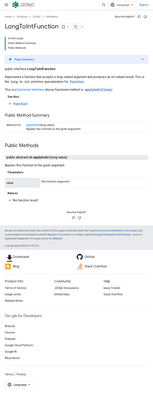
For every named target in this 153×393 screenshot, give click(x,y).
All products (12, 358)
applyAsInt (33, 125)
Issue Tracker (112, 288)
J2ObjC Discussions (66, 288)
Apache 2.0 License (59, 234)
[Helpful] (139, 17)
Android (10, 326)
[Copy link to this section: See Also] (23, 96)
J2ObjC (27, 4)
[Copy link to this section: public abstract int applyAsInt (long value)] (72, 157)
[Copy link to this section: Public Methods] (43, 145)
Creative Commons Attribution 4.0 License (113, 230)
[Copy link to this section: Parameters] (27, 172)
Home (8, 16)
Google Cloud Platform (19, 345)
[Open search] (103, 4)
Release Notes (14, 300)
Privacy (21, 374)
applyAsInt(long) (98, 90)
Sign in (143, 4)
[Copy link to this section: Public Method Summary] (53, 115)
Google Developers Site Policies (112, 234)
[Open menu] (6, 5)
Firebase (10, 338)
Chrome (10, 332)
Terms (9, 374)
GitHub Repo (62, 294)
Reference (52, 16)
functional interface (30, 90)
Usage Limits (13, 294)
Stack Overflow (113, 294)
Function (77, 82)
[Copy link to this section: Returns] (22, 193)
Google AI (11, 351)
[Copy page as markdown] (75, 26)
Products (22, 16)
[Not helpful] (145, 17)
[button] (76, 59)
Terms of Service (15, 288)
